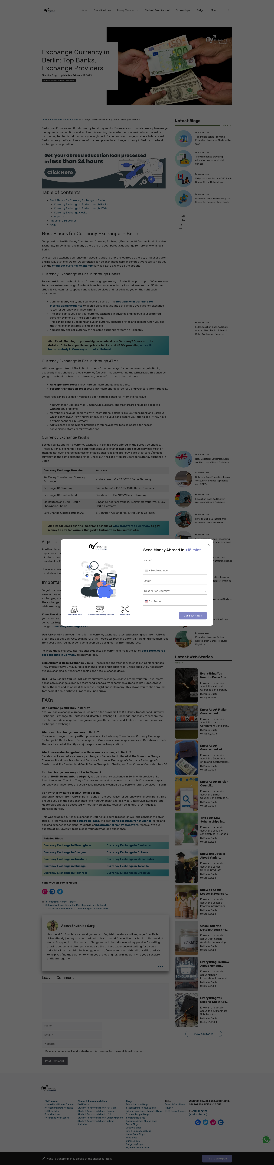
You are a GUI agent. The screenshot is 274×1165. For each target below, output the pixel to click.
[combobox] (147, 570)
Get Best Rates (193, 615)
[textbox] (148, 601)
